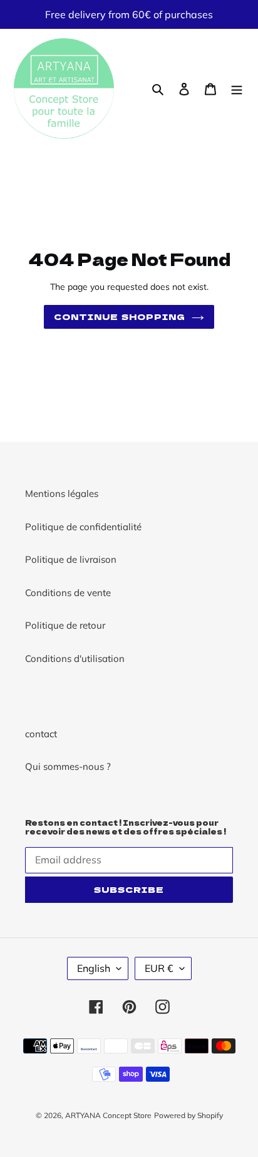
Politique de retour (65, 625)
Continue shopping (119, 317)
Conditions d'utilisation (75, 658)
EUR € (159, 968)
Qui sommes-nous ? (68, 766)
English (93, 968)
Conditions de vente (68, 593)
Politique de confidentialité (83, 527)
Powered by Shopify (188, 1115)
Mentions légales (61, 493)
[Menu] (237, 88)
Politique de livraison (70, 559)
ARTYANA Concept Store (108, 1115)
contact (41, 734)
